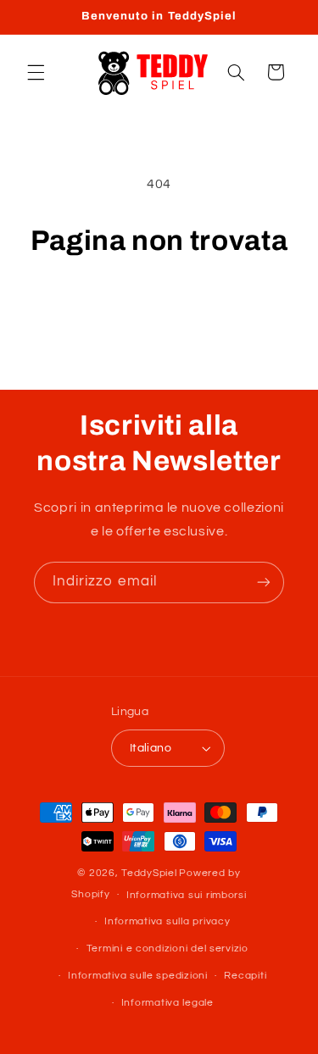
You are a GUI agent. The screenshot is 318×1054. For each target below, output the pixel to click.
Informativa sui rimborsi (186, 895)
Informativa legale (167, 1002)
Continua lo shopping (159, 306)
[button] (35, 72)
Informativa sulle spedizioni (138, 975)
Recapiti (245, 975)
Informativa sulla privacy (167, 921)
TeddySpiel (148, 873)
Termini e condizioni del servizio (167, 948)
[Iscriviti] (263, 582)
